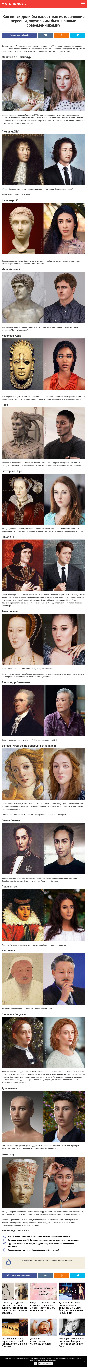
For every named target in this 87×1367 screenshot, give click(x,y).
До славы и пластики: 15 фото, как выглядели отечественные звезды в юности (43, 1240)
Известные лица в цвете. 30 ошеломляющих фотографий (33, 1250)
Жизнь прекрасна (14, 3)
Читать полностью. (45, 1363)
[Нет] (84, 1361)
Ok (35, 1363)
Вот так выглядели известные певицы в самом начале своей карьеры (39, 1236)
